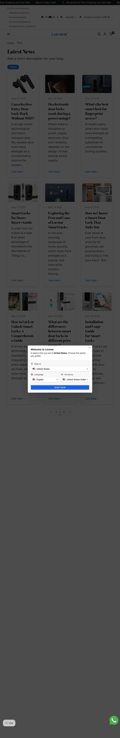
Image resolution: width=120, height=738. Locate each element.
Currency (68, 374)
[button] (60, 369)
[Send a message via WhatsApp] (114, 720)
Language (38, 374)
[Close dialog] (90, 347)
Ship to (37, 364)
